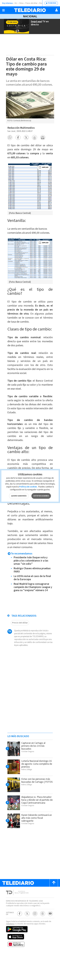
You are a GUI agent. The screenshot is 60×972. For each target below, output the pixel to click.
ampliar (45, 167)
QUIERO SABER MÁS (19, 496)
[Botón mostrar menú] (3, 10)
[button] (10, 137)
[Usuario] (56, 10)
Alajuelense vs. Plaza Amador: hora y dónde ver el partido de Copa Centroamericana (37, 800)
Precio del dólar (31, 3)
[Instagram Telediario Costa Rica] (35, 913)
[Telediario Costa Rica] (30, 10)
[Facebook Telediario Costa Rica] (19, 913)
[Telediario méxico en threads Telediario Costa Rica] (42, 913)
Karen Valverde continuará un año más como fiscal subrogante (36, 818)
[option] (30, 107)
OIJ (16, 3)
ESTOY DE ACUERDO (41, 496)
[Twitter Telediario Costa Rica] (27, 913)
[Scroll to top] (54, 883)
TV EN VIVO (52, 3)
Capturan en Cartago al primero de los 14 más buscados (33, 746)
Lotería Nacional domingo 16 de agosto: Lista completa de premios (36, 764)
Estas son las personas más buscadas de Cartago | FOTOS (37, 780)
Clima (21, 3)
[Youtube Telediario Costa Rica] (50, 913)
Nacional (30, 16)
